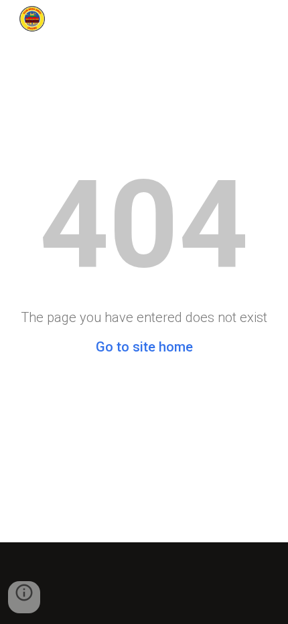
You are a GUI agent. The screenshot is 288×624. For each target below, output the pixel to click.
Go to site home (144, 347)
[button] (24, 597)
